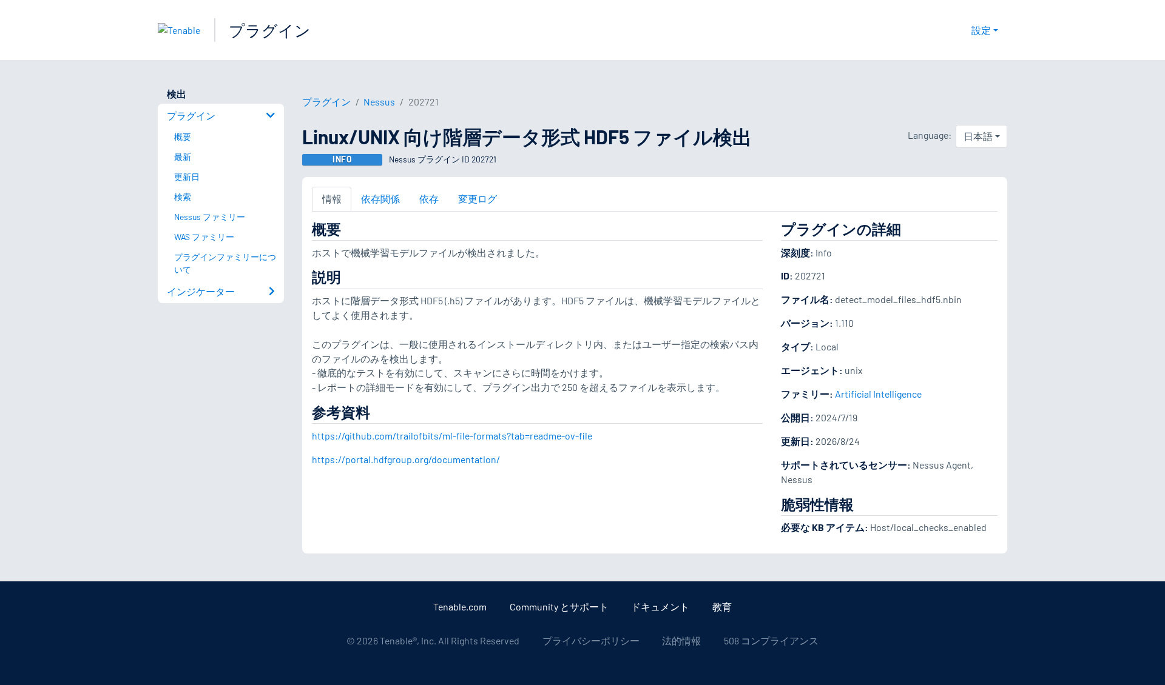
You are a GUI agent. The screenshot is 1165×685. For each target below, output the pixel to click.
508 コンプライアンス (771, 640)
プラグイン (270, 30)
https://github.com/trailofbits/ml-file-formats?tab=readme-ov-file (452, 435)
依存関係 (380, 198)
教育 (722, 606)
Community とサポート (559, 606)
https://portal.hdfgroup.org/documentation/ (406, 459)
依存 (429, 198)
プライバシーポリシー (591, 640)
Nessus (379, 101)
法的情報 (681, 640)
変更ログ (477, 198)
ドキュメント (660, 606)
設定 (981, 30)
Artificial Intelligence (878, 393)
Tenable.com (460, 606)
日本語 (978, 136)
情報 (332, 198)
